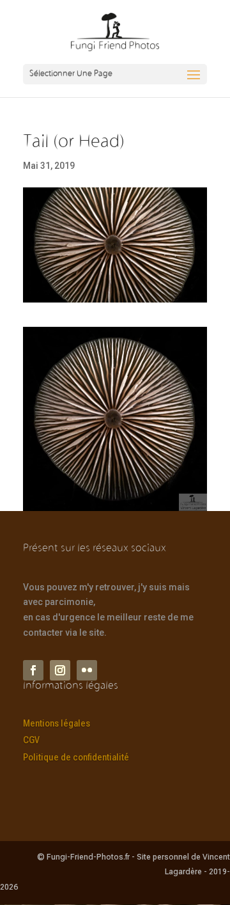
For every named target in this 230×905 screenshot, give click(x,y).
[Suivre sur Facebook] (33, 670)
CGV (31, 740)
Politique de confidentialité (76, 757)
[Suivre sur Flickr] (87, 670)
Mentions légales (56, 723)
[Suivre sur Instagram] (60, 670)
